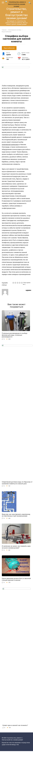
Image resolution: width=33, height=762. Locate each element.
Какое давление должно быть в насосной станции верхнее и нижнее (16, 579)
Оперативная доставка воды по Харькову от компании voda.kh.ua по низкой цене (17, 482)
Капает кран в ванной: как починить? (15, 725)
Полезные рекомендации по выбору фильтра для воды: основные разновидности (14, 335)
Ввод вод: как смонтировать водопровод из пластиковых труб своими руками (16, 515)
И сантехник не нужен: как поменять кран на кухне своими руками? (16, 547)
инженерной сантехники (10, 144)
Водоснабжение (9, 48)
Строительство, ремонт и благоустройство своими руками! (16, 13)
